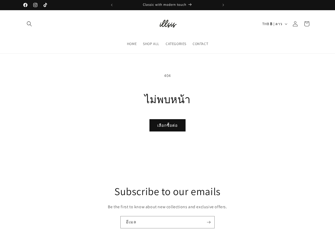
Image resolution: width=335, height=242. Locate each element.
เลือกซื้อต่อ (167, 125)
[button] (29, 24)
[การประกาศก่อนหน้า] (112, 5)
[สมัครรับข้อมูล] (208, 222)
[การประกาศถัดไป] (223, 5)
